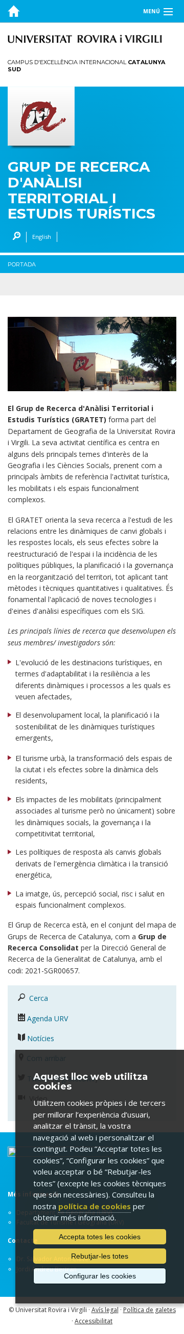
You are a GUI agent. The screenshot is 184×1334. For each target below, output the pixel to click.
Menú (151, 11)
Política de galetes (149, 1309)
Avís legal (105, 1309)
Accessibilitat (93, 1321)
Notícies (40, 1038)
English (41, 236)
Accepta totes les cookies (100, 1237)
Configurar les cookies (100, 1276)
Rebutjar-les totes (99, 1256)
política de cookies (94, 1206)
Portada (22, 264)
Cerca (38, 998)
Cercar (14, 237)
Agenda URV (47, 1018)
